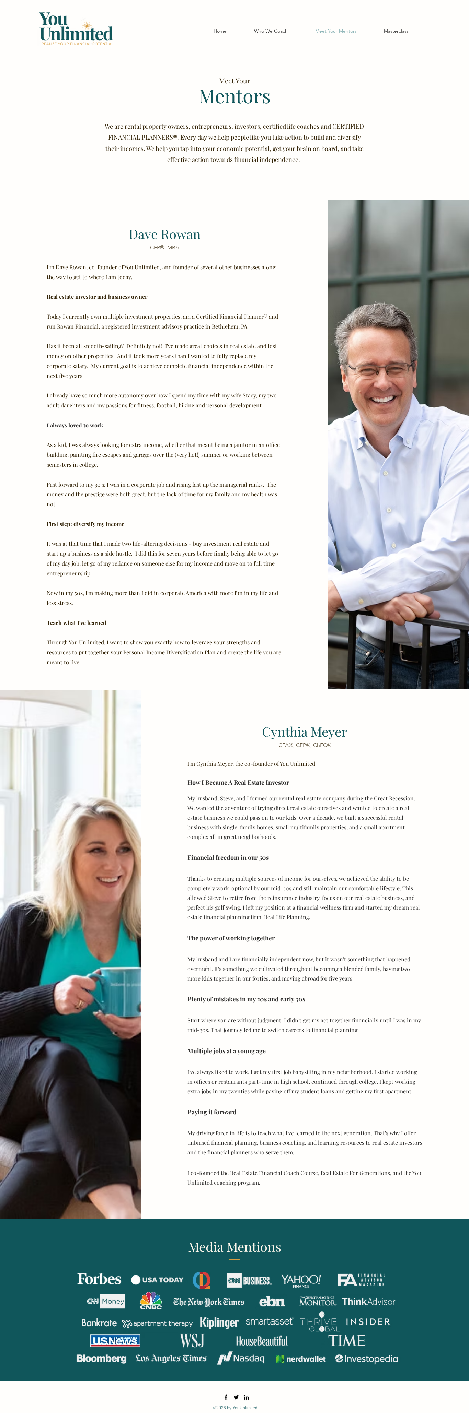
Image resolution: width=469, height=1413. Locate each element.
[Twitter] (236, 1397)
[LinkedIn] (246, 1397)
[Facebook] (225, 1397)
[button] (396, 31)
